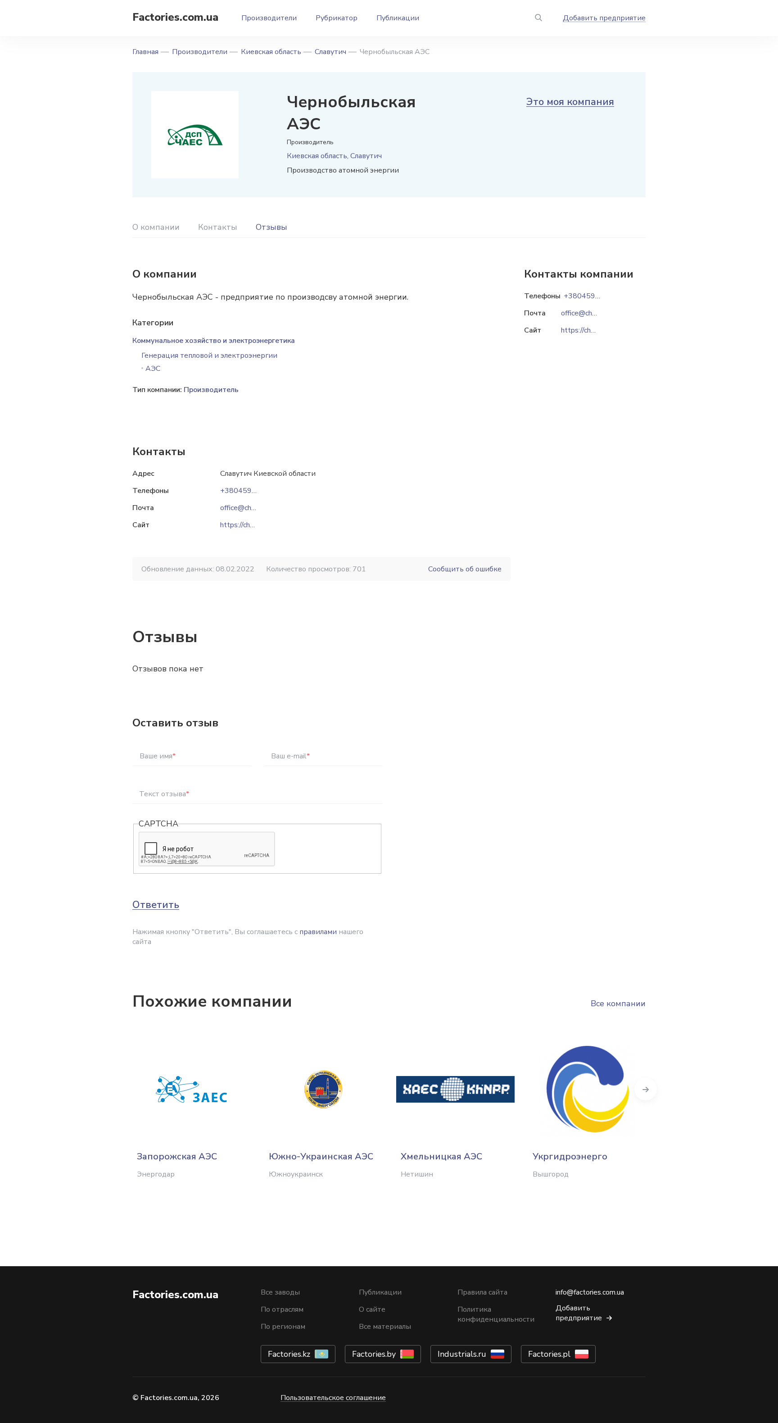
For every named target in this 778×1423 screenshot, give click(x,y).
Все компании (618, 1003)
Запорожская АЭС (177, 1156)
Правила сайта (482, 1292)
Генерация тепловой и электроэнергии (209, 355)
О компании (156, 227)
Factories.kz (289, 1354)
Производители (269, 18)
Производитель (211, 390)
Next (645, 1089)
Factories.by (374, 1354)
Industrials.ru (462, 1354)
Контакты (217, 227)
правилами (318, 932)
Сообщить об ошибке (465, 569)
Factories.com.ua (175, 17)
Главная (145, 52)
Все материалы (385, 1327)
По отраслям (282, 1309)
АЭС (152, 369)
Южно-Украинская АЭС (321, 1156)
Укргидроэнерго (570, 1156)
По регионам (283, 1327)
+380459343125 (249, 491)
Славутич (330, 52)
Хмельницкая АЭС (441, 1156)
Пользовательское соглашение (333, 1398)
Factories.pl (549, 1354)
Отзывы (271, 227)
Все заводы (280, 1292)
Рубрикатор (336, 18)
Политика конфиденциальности (495, 1314)
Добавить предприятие (604, 18)
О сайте (372, 1309)
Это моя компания (570, 102)
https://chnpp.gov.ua (251, 525)
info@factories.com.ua (590, 1292)
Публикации (397, 18)
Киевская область (271, 52)
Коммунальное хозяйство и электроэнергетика (213, 341)
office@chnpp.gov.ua (252, 508)
